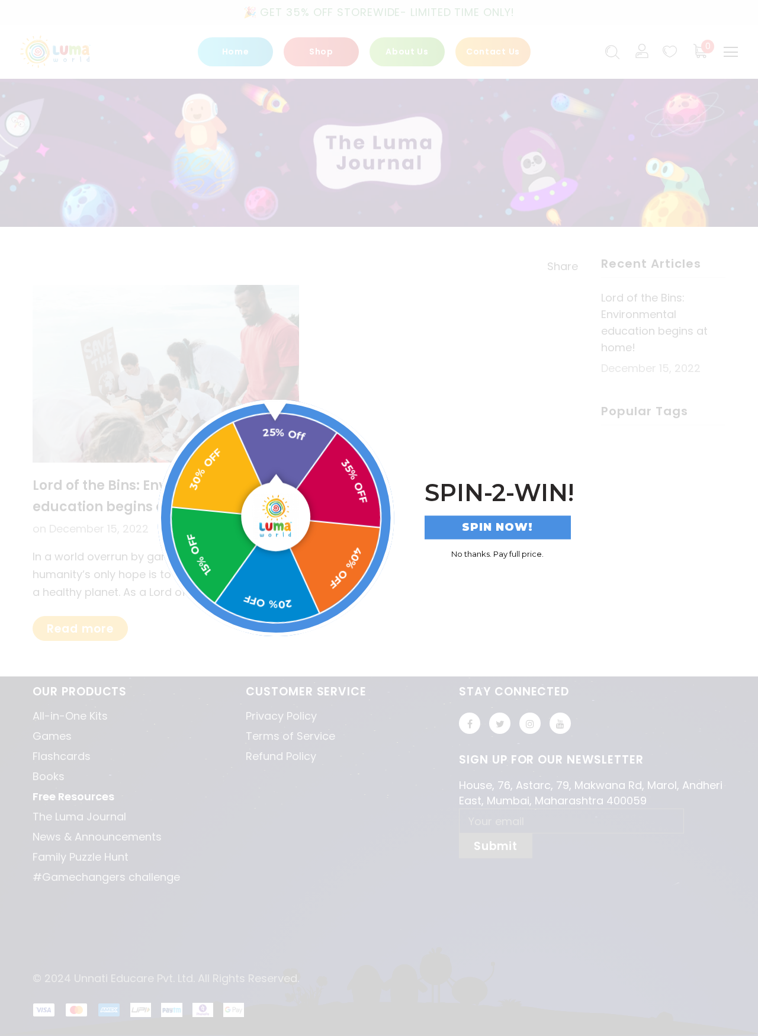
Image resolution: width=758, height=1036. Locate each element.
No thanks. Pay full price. (497, 553)
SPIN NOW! (497, 527)
